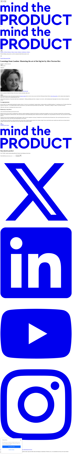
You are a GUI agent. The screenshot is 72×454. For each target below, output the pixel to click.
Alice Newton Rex (54, 96)
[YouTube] (36, 368)
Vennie (28, 52)
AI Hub (6, 52)
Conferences (24, 52)
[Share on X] (3, 65)
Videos (13, 52)
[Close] (20, 440)
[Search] (3, 1)
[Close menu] (1, 51)
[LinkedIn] (36, 297)
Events (16, 52)
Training (20, 52)
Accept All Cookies (11, 446)
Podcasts (9, 52)
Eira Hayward (25, 91)
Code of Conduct (23, 449)
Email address (2, 155)
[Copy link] (1, 65)
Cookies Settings (11, 449)
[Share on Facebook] (4, 65)
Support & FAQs (29, 449)
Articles (2, 52)
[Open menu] (1, 1)
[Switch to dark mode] (5, 1)
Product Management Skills (5, 58)
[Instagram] (36, 439)
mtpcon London (23, 96)
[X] (36, 226)
